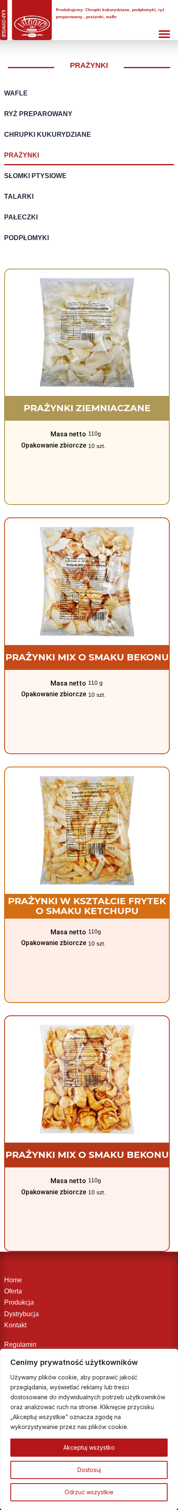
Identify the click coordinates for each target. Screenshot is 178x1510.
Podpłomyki (26, 237)
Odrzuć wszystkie (89, 1492)
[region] (89, 1429)
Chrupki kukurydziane (47, 134)
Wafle (16, 93)
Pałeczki (21, 217)
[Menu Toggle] (164, 34)
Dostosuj (89, 1469)
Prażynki (21, 155)
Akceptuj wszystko (89, 1447)
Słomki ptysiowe (35, 175)
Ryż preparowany (38, 113)
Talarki (19, 196)
